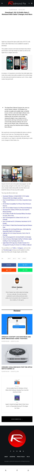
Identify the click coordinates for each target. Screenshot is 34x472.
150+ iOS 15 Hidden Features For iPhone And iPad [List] (17, 207)
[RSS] (23, 451)
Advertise (12, 456)
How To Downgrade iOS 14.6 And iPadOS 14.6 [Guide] (17, 237)
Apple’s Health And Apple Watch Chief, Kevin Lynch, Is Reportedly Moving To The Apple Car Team (17, 405)
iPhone (24, 258)
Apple (9, 258)
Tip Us (28, 456)
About (6, 456)
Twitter (14, 248)
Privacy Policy (21, 456)
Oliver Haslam (13, 9)
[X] (13, 451)
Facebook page (8, 250)
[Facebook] (10, 451)
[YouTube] (20, 451)
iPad (19, 258)
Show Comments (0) (16, 419)
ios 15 (15, 258)
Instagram (20, 248)
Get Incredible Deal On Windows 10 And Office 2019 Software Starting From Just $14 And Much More (17, 389)
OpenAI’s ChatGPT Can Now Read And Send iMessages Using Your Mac (16, 337)
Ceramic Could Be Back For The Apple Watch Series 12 (17, 368)
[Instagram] (17, 451)
